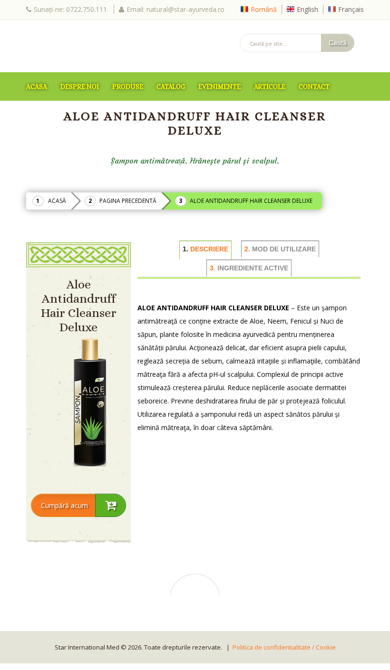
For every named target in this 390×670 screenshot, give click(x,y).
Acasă (57, 201)
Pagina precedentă (127, 201)
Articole (269, 86)
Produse (127, 86)
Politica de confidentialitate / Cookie (284, 647)
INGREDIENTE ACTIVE (249, 268)
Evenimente (219, 86)
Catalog (170, 86)
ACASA (36, 86)
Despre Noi (79, 86)
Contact (314, 86)
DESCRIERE (205, 249)
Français (351, 9)
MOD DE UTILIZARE (280, 249)
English (307, 9)
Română (264, 9)
